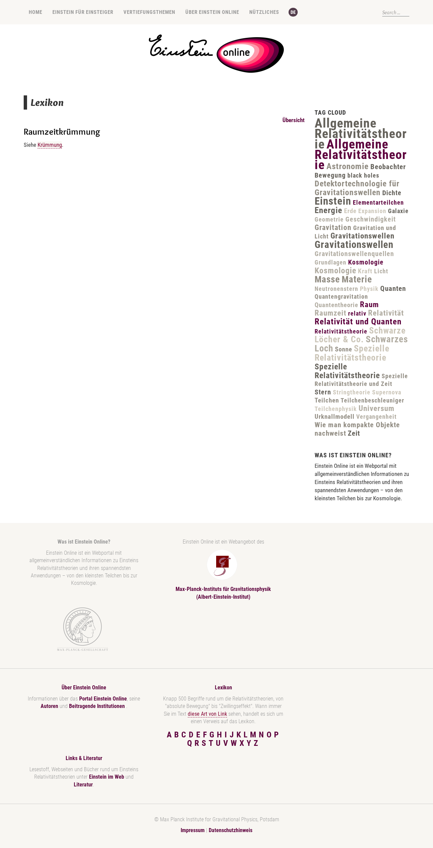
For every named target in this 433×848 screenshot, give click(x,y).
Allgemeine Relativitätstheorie (361, 134)
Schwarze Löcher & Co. (360, 335)
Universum (376, 408)
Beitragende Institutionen (97, 706)
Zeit (354, 433)
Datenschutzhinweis (230, 830)
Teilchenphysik (336, 408)
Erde (350, 211)
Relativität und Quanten (358, 321)
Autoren (49, 706)
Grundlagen (330, 262)
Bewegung (330, 175)
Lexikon (223, 687)
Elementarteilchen (378, 202)
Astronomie (347, 166)
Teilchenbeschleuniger (372, 400)
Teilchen (327, 400)
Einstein (333, 201)
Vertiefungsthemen (149, 12)
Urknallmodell (335, 416)
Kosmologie (366, 262)
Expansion (372, 210)
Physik (369, 288)
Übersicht (293, 120)
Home (35, 12)
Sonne (343, 349)
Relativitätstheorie (341, 331)
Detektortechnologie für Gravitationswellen (357, 188)
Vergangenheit (376, 416)
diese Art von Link (207, 714)
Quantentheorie (336, 305)
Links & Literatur (84, 758)
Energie (328, 210)
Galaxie (398, 210)
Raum (369, 304)
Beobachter (388, 167)
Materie (357, 279)
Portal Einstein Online (103, 698)
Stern (323, 392)
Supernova (386, 392)
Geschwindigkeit (370, 219)
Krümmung (50, 144)
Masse (327, 279)
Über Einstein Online (212, 12)
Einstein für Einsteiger (82, 12)
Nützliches (264, 12)
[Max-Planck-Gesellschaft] (82, 629)
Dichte (392, 193)
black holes (363, 175)
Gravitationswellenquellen (354, 254)
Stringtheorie (351, 392)
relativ (357, 313)
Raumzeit (330, 313)
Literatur (83, 784)
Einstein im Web (106, 777)
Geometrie (329, 219)
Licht (381, 271)
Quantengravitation (341, 296)
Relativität (386, 313)
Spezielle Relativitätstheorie (352, 353)
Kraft (365, 271)
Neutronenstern (336, 288)
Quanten (393, 288)
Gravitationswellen (362, 235)
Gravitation (333, 227)
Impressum (193, 830)
